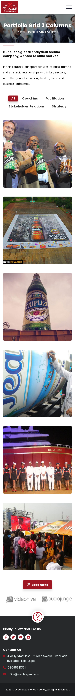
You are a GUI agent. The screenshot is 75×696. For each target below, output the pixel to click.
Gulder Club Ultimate (29, 479)
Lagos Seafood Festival (31, 556)
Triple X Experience (27, 326)
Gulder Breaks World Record (28, 247)
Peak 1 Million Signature (31, 403)
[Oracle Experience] (9, 7)
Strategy (15, 409)
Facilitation (17, 179)
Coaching (16, 256)
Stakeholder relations (25, 562)
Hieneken (18, 173)
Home (21, 32)
